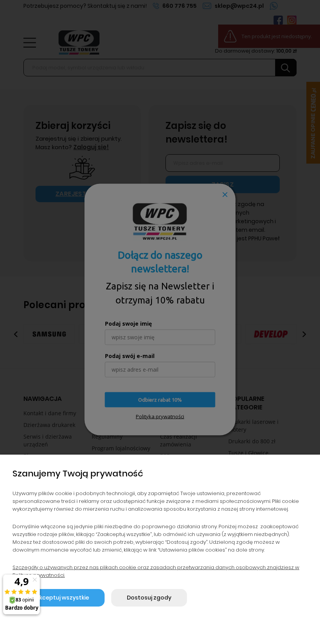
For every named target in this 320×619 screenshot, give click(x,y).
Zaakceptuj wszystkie (58, 597)
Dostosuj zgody (149, 597)
